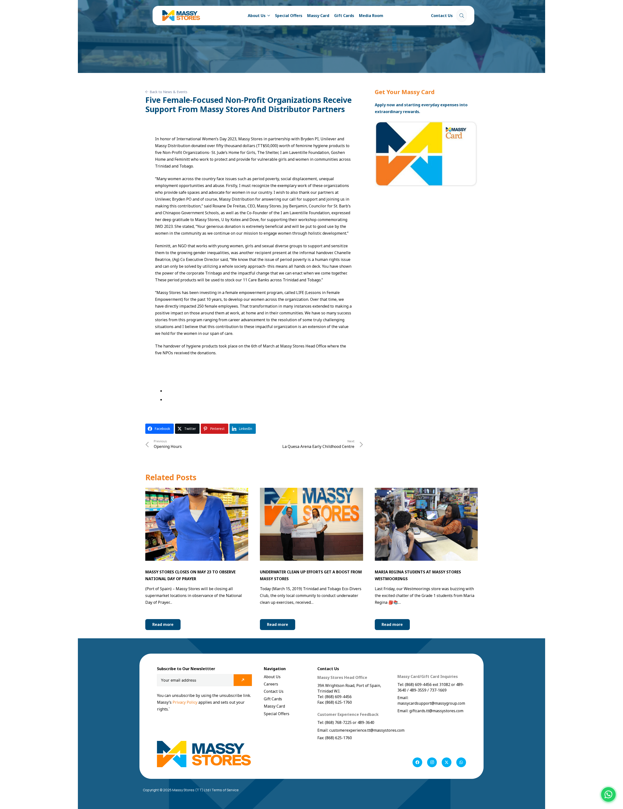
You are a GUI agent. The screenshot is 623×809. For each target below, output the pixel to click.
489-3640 (365, 722)
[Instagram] (432, 762)
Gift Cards (273, 699)
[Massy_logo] (181, 15)
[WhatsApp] (461, 762)
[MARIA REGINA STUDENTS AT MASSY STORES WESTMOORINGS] (426, 491)
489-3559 (418, 690)
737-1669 (438, 690)
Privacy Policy (185, 702)
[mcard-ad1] (426, 154)
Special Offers (276, 713)
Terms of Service (225, 790)
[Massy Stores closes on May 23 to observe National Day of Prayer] (196, 491)
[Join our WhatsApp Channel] (608, 794)
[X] (446, 762)
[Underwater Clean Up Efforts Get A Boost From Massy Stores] (311, 491)
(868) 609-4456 (418, 684)
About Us (272, 676)
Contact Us (274, 691)
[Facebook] (417, 762)
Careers (271, 684)
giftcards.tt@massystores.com (436, 710)
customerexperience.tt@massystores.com (366, 730)
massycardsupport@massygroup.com (431, 703)
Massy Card (274, 706)
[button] (268, 15)
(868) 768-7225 (338, 722)
